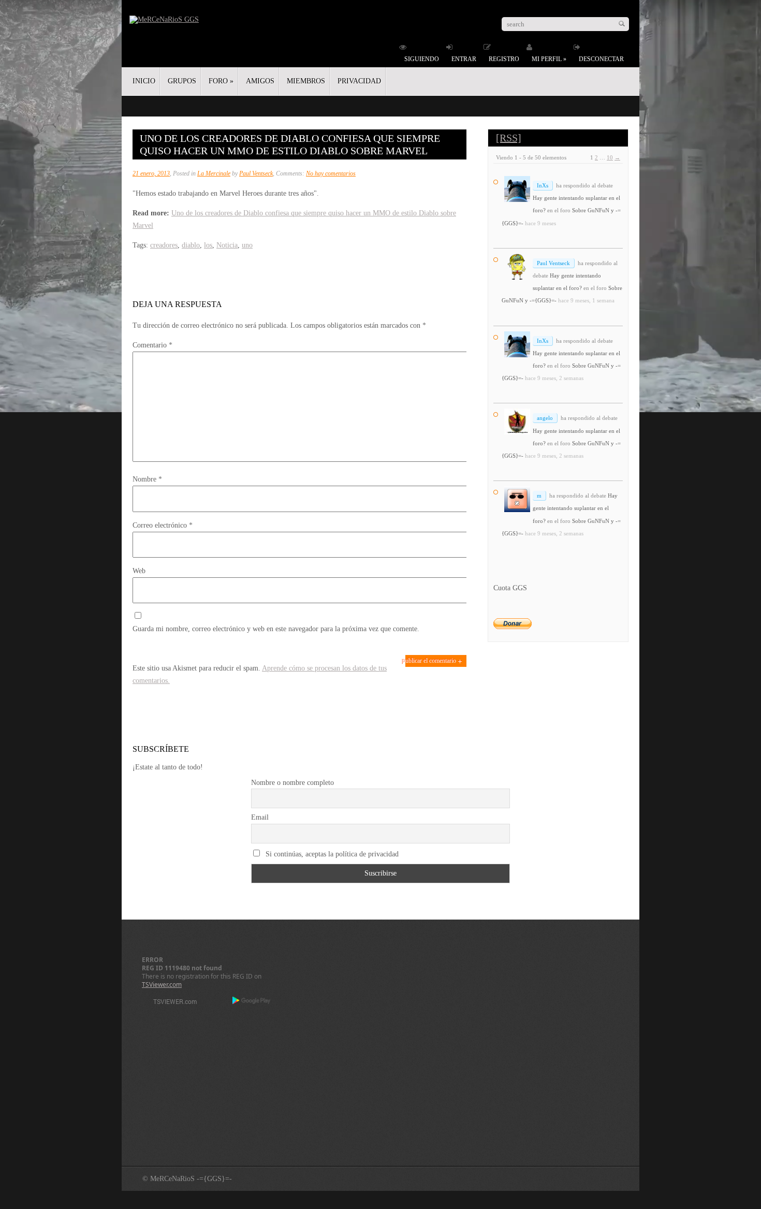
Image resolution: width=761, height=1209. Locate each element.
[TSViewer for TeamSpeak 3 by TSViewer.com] (171, 1003)
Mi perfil (549, 59)
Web (139, 571)
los (208, 245)
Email (260, 817)
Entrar (463, 59)
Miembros (306, 81)
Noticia (227, 245)
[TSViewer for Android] (251, 1001)
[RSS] (508, 137)
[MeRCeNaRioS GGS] (164, 19)
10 (610, 157)
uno (247, 245)
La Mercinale (213, 173)
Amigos (260, 81)
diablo (191, 245)
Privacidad (359, 81)
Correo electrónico (163, 525)
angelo (545, 418)
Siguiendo (421, 59)
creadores (164, 245)
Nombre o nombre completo (292, 782)
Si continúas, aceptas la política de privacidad (331, 854)
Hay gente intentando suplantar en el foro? (575, 507)
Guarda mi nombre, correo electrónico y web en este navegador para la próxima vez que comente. (276, 629)
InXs (542, 185)
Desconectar (601, 59)
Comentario (152, 345)
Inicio (144, 81)
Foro (221, 81)
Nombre (147, 479)
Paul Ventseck (256, 173)
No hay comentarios (331, 173)
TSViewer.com (162, 984)
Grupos (182, 81)
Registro (504, 59)
